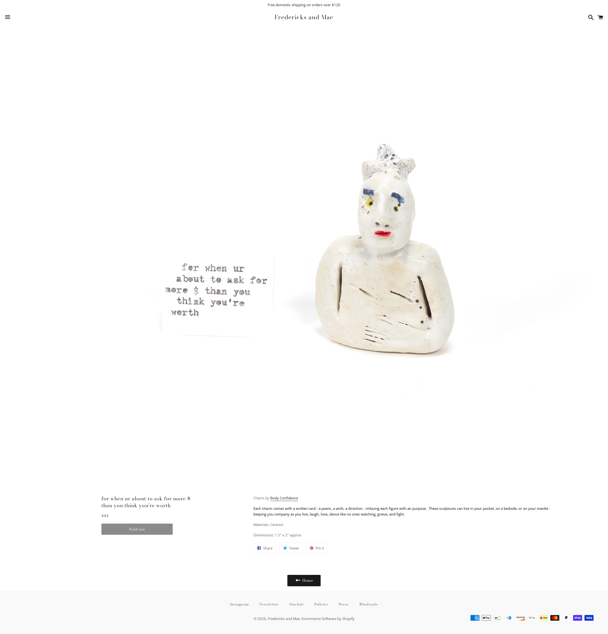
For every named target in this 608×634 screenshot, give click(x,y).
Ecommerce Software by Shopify (328, 618)
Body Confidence (284, 498)
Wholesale (368, 604)
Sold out (137, 529)
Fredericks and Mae (304, 17)
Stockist (296, 604)
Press (344, 604)
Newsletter (269, 604)
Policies (321, 604)
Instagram (239, 604)
